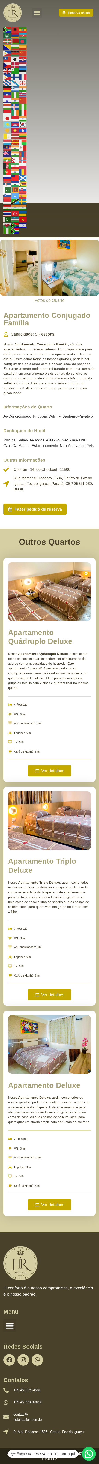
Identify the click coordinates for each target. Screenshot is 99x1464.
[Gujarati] (23, 88)
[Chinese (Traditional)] (7, 59)
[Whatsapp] (37, 1360)
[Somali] (15, 195)
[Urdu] (7, 219)
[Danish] (15, 65)
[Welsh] (7, 225)
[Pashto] (7, 165)
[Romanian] (23, 171)
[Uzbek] (15, 219)
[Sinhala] (15, 189)
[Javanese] (15, 118)
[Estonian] (23, 70)
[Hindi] (15, 100)
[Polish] (23, 165)
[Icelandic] (15, 106)
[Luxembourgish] (7, 142)
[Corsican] (15, 59)
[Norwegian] (23, 159)
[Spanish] (23, 195)
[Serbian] (7, 183)
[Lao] (23, 130)
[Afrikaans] (7, 29)
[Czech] (7, 65)
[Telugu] (23, 207)
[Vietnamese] (23, 219)
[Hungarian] (7, 106)
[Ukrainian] (23, 213)
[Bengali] (23, 41)
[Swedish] (23, 201)
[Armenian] (15, 35)
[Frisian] (7, 82)
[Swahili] (15, 201)
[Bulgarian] (15, 47)
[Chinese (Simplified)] (23, 53)
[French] (23, 76)
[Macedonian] (15, 142)
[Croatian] (23, 59)
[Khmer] (15, 124)
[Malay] (7, 148)
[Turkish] (15, 213)
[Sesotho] (15, 183)
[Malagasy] (23, 142)
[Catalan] (23, 47)
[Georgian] (23, 82)
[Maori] (7, 153)
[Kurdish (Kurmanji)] (7, 130)
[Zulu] (15, 231)
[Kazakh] (7, 124)
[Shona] (23, 183)
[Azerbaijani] (23, 35)
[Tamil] (15, 207)
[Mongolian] (23, 153)
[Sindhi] (7, 189)
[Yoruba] (7, 231)
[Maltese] (23, 148)
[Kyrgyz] (15, 130)
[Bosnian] (7, 47)
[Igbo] (23, 106)
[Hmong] (23, 100)
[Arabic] (7, 35)
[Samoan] (15, 177)
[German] (7, 88)
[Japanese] (7, 118)
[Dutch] (23, 65)
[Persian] (15, 165)
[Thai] (7, 213)
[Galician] (15, 82)
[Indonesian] (7, 112)
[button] (37, 13)
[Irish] (15, 112)
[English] (7, 70)
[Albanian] (15, 29)
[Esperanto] (15, 70)
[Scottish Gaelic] (23, 177)
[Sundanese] (7, 201)
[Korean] (23, 124)
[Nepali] (15, 159)
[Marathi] (15, 153)
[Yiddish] (23, 225)
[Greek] (15, 88)
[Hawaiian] (23, 94)
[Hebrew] (7, 100)
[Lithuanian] (23, 136)
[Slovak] (23, 189)
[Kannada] (23, 118)
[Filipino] (7, 76)
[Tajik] (7, 207)
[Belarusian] (15, 41)
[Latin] (7, 136)
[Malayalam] (15, 148)
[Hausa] (15, 94)
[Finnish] (15, 76)
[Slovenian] (7, 195)
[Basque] (7, 41)
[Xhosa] (15, 225)
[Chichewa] (15, 53)
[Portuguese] (7, 171)
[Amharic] (23, 29)
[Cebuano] (7, 53)
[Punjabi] (15, 171)
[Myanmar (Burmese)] (7, 159)
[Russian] (7, 177)
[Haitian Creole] (7, 94)
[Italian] (23, 112)
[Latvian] (15, 136)
